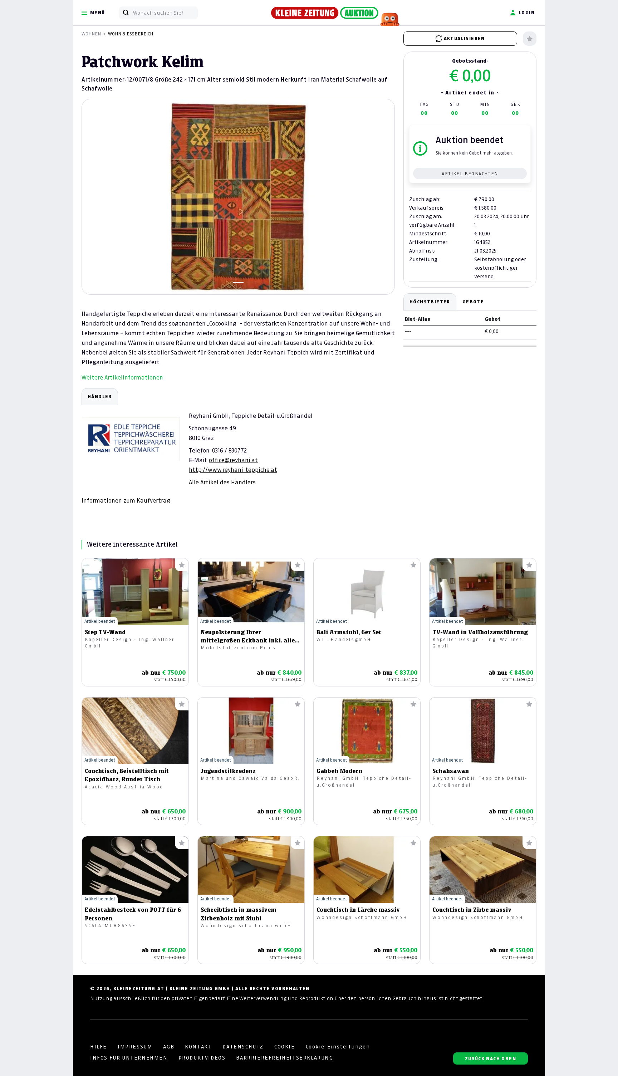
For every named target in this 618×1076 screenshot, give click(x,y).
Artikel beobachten (470, 173)
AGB (168, 1046)
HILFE (98, 1046)
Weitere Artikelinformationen (122, 377)
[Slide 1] (238, 282)
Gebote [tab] (473, 301)
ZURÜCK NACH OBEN (490, 1058)
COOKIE (284, 1046)
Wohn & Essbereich (130, 33)
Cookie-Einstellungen (338, 1046)
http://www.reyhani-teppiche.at (233, 470)
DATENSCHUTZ (243, 1046)
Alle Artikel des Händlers (222, 482)
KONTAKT (198, 1046)
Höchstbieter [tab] (429, 301)
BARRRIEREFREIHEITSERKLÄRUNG (284, 1057)
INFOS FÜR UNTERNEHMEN (129, 1057)
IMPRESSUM (135, 1046)
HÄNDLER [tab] (100, 396)
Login (527, 12)
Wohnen (91, 33)
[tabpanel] (238, 446)
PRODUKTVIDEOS (202, 1057)
